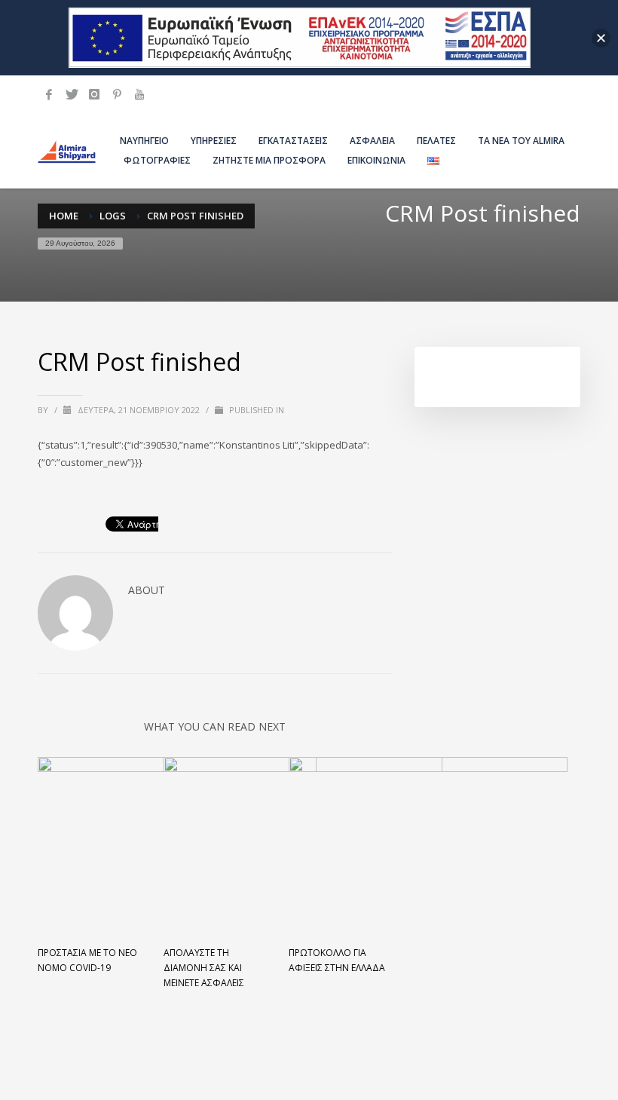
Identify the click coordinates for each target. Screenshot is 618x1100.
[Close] (601, 38)
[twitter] (71, 94)
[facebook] (49, 94)
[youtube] (139, 94)
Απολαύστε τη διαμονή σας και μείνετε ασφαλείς (204, 967)
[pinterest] (117, 94)
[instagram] (94, 94)
